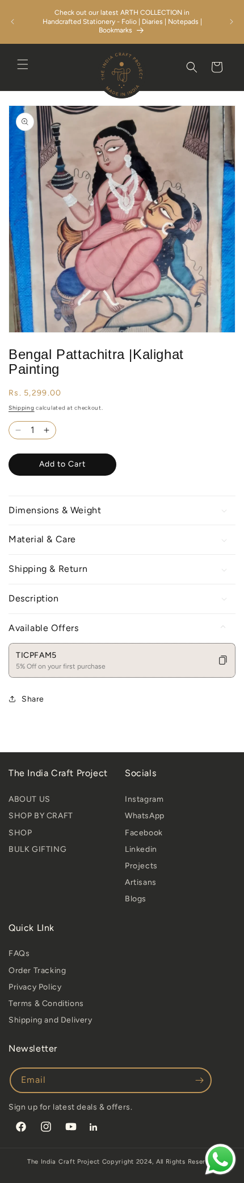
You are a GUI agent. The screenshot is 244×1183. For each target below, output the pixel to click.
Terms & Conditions (46, 1003)
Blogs (135, 899)
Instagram (144, 799)
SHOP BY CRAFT (41, 816)
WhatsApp (145, 816)
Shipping (22, 407)
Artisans (141, 882)
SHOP (20, 833)
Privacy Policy (35, 987)
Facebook (144, 833)
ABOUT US (30, 799)
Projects (141, 866)
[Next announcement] (231, 21)
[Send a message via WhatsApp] (220, 1159)
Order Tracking (37, 970)
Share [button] (33, 699)
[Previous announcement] (12, 21)
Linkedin (141, 849)
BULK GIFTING (37, 849)
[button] (22, 64)
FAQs (19, 953)
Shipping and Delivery (50, 1020)
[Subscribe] (199, 1080)
